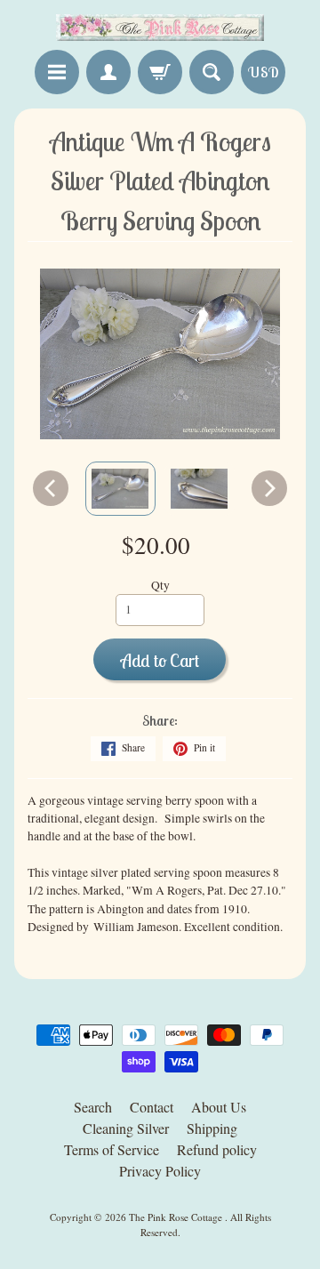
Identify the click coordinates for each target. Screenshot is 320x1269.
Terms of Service (111, 1149)
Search (93, 1106)
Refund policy (217, 1149)
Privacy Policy (160, 1170)
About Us (218, 1106)
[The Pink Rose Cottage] (160, 27)
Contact (151, 1106)
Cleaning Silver (126, 1128)
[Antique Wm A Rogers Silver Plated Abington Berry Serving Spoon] (120, 489)
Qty (160, 585)
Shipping (212, 1128)
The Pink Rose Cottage (177, 1217)
